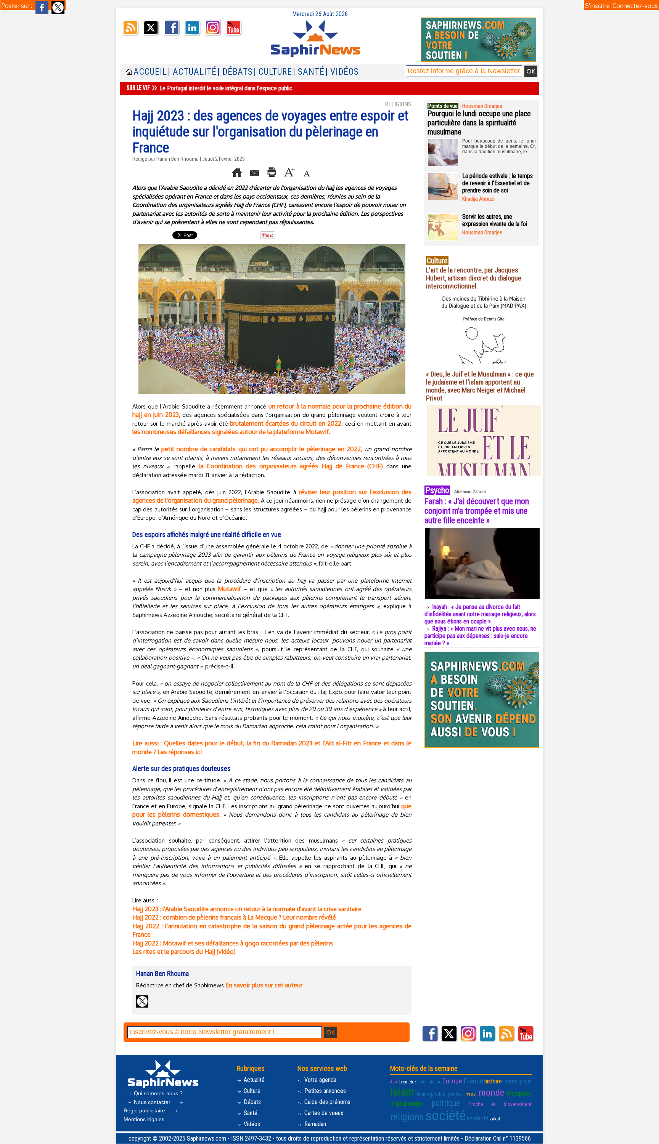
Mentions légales (144, 1119)
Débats (251, 1102)
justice (455, 1094)
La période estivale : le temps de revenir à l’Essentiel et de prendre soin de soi (497, 183)
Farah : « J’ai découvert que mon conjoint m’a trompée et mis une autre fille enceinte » (476, 511)
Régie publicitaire (145, 1110)
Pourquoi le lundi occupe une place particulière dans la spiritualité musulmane (479, 122)
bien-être (407, 1082)
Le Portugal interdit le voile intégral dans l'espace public (226, 88)
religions (407, 1117)
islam (402, 1091)
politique (446, 1103)
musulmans (407, 1103)
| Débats (235, 72)
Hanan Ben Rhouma (177, 159)
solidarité (478, 1118)
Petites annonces (324, 1090)
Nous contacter (152, 1102)
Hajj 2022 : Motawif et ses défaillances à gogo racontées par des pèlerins (232, 943)
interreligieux (517, 1081)
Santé (249, 1113)
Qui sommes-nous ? (157, 1093)
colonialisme (429, 1082)
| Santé (309, 72)
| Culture (273, 72)
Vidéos (251, 1124)
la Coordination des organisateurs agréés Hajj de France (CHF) (291, 466)
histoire (493, 1081)
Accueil (150, 72)
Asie (394, 1082)
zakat (495, 1119)
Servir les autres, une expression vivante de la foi (494, 220)
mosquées (519, 1093)
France (473, 1081)
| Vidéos (342, 72)
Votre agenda (319, 1079)
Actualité (253, 1079)
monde (491, 1092)
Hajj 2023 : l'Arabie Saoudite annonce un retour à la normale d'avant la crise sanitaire (247, 909)
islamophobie (431, 1094)
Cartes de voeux (323, 1113)
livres (470, 1094)
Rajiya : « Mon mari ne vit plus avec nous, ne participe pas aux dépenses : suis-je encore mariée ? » (480, 636)
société (445, 1116)
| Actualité (192, 72)
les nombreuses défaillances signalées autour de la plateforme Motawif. (231, 432)
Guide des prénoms (326, 1102)
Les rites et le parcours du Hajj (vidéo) (184, 951)
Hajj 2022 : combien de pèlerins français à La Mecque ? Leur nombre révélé (234, 917)
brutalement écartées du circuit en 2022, (286, 423)
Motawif (229, 589)
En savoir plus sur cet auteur (263, 985)
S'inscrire (597, 6)
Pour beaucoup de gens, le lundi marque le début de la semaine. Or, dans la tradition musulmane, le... (499, 146)
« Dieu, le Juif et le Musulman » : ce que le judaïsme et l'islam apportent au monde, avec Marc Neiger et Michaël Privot (480, 386)
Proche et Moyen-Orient (500, 1104)
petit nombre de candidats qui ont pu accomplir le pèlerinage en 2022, (262, 449)
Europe (452, 1081)
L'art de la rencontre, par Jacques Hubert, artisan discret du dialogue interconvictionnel (473, 278)
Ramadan (314, 1124)
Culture (251, 1090)
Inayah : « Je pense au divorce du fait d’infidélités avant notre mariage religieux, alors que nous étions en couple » (480, 614)
